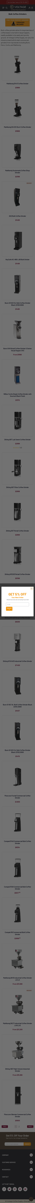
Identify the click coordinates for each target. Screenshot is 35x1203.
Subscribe (9, 608)
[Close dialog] (32, 588)
